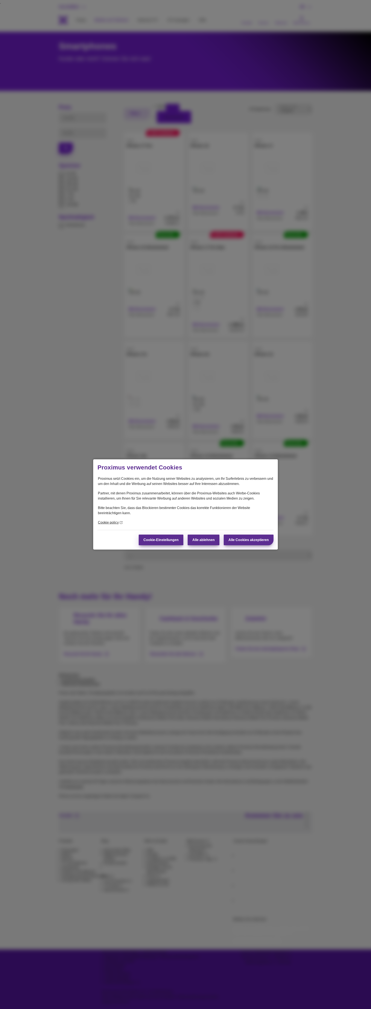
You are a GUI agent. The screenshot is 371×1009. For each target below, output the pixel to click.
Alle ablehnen (203, 540)
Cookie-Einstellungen (161, 540)
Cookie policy (108, 522)
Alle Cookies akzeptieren (248, 540)
